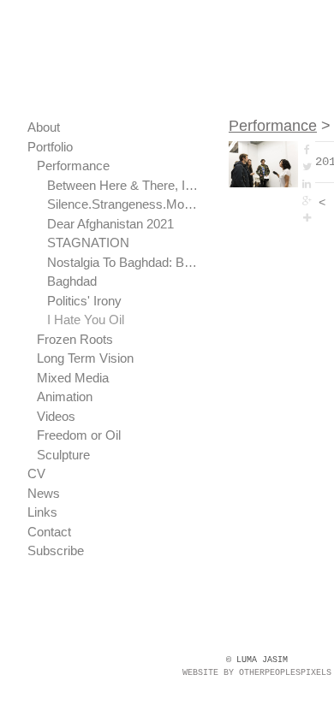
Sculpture (63, 454)
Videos (56, 416)
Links (42, 512)
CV (36, 473)
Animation (64, 396)
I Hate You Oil (85, 319)
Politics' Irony (84, 300)
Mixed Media (73, 377)
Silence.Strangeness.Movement (123, 204)
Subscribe (55, 550)
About (43, 127)
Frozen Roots (75, 339)
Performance (73, 165)
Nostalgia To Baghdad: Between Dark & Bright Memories (123, 262)
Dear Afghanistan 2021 (110, 223)
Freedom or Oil (79, 435)
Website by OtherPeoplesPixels (256, 673)
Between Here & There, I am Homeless (123, 185)
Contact (49, 531)
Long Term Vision (85, 358)
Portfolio (50, 146)
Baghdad (72, 281)
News (43, 493)
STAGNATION (88, 242)
